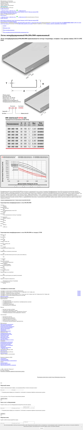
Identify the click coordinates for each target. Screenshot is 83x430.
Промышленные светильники (6, 341)
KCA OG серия (29, 23)
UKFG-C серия (31, 22)
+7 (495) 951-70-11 (12, 10)
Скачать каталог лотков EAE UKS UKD (23, 200)
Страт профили (63, 23)
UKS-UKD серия (37, 22)
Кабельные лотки (10, 11)
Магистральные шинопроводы (6, 324)
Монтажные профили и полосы (7, 339)
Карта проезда (3, 15)
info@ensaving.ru (3, 352)
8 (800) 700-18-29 (4, 8)
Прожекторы (3, 346)
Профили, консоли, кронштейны (53, 23)
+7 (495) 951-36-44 (4, 10)
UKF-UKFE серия (23, 22)
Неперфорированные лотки (6, 334)
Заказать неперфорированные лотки (7, 200)
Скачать (79, 290)
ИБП (37, 11)
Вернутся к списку (4, 296)
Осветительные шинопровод (6, 327)
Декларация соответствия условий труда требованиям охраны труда (51, 377)
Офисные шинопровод (5, 328)
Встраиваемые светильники (6, 343)
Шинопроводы (3, 11)
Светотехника (17, 11)
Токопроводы (3, 329)
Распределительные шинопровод (7, 326)
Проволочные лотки (4, 335)
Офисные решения (32, 11)
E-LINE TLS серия (77, 22)
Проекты (5, 13)
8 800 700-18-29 (3, 350)
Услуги (1, 13)
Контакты (15, 13)
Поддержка (10, 13)
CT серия (52, 22)
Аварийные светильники (5, 347)
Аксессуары (2, 23)
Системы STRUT (4, 338)
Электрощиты (3, 358)
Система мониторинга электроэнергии (8, 360)
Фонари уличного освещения (6, 345)
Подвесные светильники (5, 344)
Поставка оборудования (5, 363)
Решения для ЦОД (24, 11)
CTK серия (57, 22)
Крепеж (7, 23)
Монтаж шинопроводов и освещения (8, 365)
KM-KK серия (17, 22)
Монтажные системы (4, 337)
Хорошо (41, 428)
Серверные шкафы (4, 359)
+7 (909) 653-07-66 (22, 10)
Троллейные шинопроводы (6, 325)
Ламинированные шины (5, 330)
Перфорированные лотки (5, 333)
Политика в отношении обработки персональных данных (12, 371)
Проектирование (3, 362)
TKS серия (61, 22)
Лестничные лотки (4, 336)
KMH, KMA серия (22, 23)
